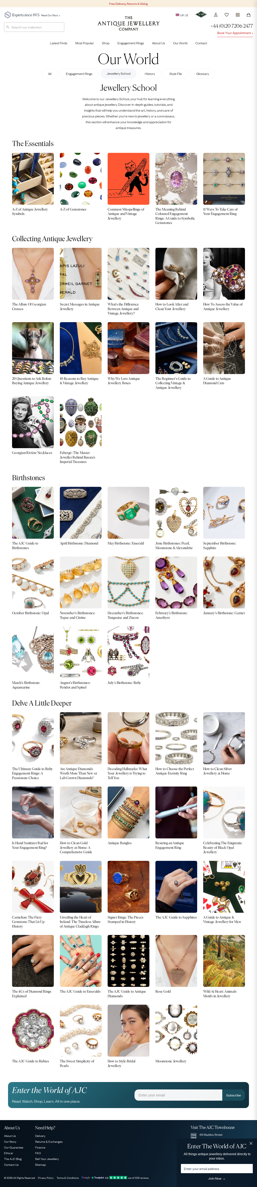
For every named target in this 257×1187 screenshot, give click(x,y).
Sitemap (40, 1164)
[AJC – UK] (129, 26)
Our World (180, 43)
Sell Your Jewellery (47, 1158)
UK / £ (184, 15)
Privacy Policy (46, 1178)
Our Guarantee (13, 1147)
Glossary (202, 73)
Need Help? (45, 1127)
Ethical (8, 1153)
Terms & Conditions (68, 1178)
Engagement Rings (130, 43)
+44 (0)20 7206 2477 (231, 26)
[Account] (215, 15)
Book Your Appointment (234, 32)
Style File (175, 73)
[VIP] (201, 14)
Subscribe (233, 1095)
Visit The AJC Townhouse (213, 1127)
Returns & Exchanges (49, 1141)
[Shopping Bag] (248, 14)
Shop (105, 43)
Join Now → (217, 1178)
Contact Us (11, 1164)
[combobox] (34, 27)
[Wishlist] (227, 14)
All (49, 73)
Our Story (10, 1141)
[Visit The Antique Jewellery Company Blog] (128, 59)
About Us (158, 43)
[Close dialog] (251, 1143)
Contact (201, 43)
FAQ (38, 1153)
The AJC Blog (13, 1158)
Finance (40, 1147)
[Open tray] (238, 14)
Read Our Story (49, 15)
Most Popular (84, 43)
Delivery (40, 1135)
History (150, 73)
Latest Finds (58, 43)
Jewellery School (119, 73)
